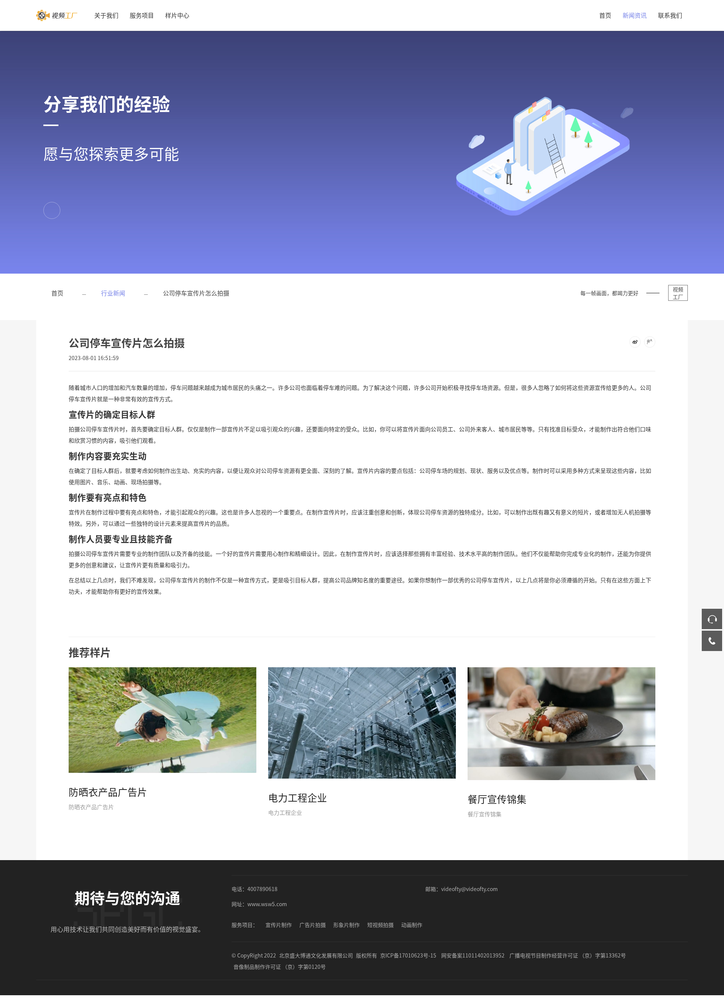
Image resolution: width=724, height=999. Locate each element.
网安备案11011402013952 (473, 955)
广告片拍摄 (312, 924)
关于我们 (106, 15)
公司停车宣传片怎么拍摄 (196, 292)
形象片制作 (346, 924)
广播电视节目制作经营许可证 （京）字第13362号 (567, 955)
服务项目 (142, 15)
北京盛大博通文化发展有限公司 (316, 955)
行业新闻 (113, 292)
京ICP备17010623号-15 (408, 955)
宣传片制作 (278, 924)
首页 (605, 15)
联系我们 (670, 15)
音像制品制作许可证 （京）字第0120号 (279, 966)
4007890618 (262, 889)
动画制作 (411, 924)
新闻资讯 (635, 15)
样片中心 (177, 15)
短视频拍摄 (380, 924)
